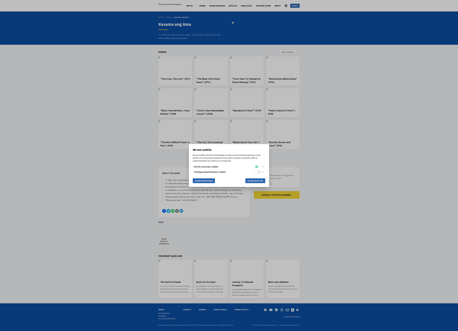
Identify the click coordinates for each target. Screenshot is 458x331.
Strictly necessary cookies (206, 166)
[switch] (258, 166)
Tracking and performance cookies (210, 172)
